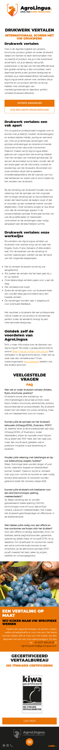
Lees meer (29, 721)
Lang (51, 746)
